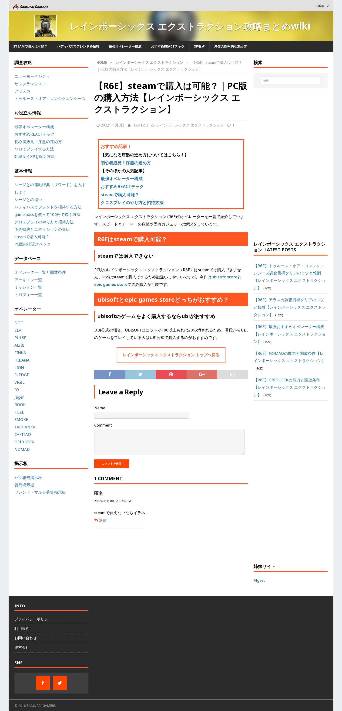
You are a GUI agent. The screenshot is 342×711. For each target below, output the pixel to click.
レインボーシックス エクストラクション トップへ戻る (171, 354)
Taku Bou (140, 125)
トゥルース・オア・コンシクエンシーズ (50, 98)
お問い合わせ (25, 637)
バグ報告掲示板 (28, 477)
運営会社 (21, 647)
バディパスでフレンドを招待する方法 (48, 207)
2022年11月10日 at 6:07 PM (112, 501)
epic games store (110, 284)
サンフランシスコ (30, 83)
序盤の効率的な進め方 (230, 46)
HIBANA (22, 360)
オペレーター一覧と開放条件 (40, 272)
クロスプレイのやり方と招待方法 (132, 202)
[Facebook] (43, 683)
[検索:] (290, 80)
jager (19, 397)
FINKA (20, 352)
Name (99, 407)
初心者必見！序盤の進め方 (126, 162)
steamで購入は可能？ (30, 46)
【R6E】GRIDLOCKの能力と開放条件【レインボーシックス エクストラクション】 (290, 387)
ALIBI (19, 345)
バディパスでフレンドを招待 (78, 46)
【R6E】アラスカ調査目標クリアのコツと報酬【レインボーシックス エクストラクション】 (290, 307)
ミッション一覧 (28, 287)
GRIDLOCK (24, 441)
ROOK (20, 404)
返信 (103, 520)
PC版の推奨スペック (32, 244)
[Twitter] (60, 683)
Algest (259, 580)
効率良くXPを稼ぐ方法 (34, 156)
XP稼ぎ (199, 46)
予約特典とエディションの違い (42, 229)
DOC (18, 322)
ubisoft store (224, 277)
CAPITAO (22, 434)
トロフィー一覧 (28, 294)
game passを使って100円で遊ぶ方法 (47, 214)
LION (19, 367)
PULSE (20, 337)
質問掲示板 (24, 485)
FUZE (19, 412)
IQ (16, 389)
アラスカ (22, 91)
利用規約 (21, 628)
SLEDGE (21, 374)
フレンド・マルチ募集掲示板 (40, 492)
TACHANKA (24, 427)
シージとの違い (28, 199)
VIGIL (19, 382)
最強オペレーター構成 (125, 46)
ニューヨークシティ (32, 76)
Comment (103, 425)
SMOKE (21, 419)
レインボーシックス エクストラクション (190, 125)
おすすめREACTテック (167, 46)
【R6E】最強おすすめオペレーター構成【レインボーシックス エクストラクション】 (290, 334)
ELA (17, 330)
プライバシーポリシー (33, 619)
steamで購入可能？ (120, 194)
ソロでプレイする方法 (34, 149)
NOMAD (22, 449)
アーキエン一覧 (28, 279)
